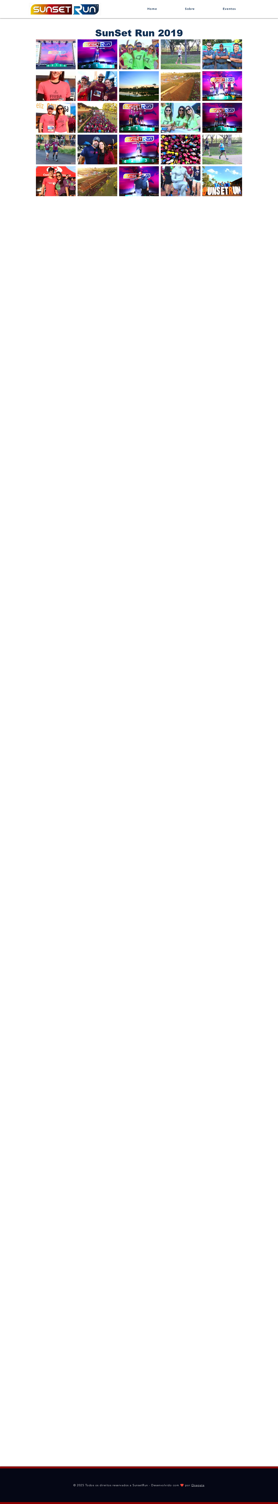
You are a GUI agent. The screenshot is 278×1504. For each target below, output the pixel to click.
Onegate (198, 1485)
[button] (229, 9)
